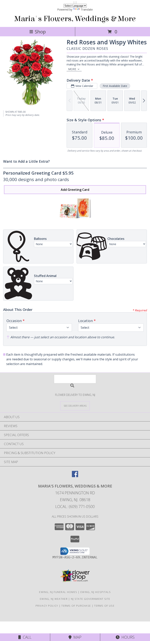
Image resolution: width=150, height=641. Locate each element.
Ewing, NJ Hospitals (95, 592)
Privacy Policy (47, 605)
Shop (40, 31)
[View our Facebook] (75, 476)
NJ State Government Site (90, 599)
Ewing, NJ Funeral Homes (58, 592)
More (72, 69)
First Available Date (115, 86)
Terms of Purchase (76, 605)
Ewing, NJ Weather (54, 599)
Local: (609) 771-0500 (75, 506)
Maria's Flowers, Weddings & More (75, 18)
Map (76, 637)
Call (26, 637)
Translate (87, 9)
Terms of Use (104, 605)
